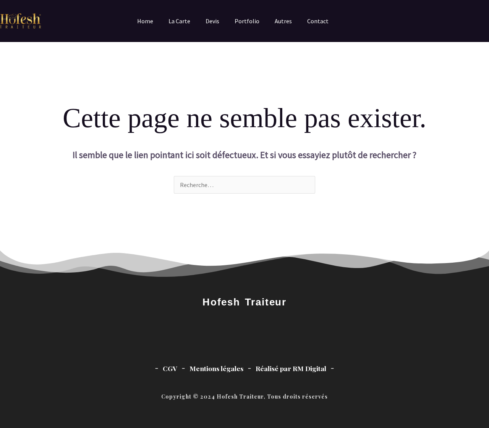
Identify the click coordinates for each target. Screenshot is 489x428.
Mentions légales (216, 368)
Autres (283, 21)
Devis (212, 21)
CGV (170, 368)
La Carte (179, 21)
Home (145, 21)
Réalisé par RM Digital (291, 368)
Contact (318, 21)
